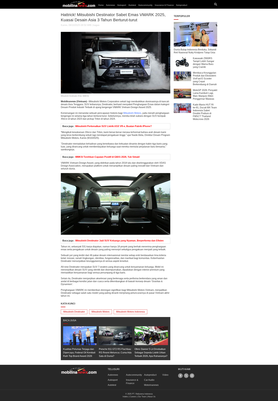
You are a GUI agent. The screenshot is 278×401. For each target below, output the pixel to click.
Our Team (142, 396)
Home (101, 5)
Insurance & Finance (164, 5)
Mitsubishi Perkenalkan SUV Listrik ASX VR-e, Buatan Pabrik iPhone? (113, 126)
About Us (152, 396)
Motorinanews (151, 385)
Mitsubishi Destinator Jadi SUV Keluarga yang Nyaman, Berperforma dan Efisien (119, 240)
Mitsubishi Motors (132, 113)
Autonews (110, 5)
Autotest (132, 5)
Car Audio (149, 380)
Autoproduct (181, 5)
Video (165, 375)
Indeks (125, 396)
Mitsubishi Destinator (74, 311)
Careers (133, 396)
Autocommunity (145, 5)
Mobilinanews (68, 101)
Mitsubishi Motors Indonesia (130, 311)
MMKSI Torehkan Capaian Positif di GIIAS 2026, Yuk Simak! (107, 157)
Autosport (121, 5)
